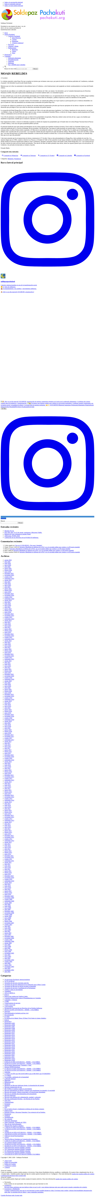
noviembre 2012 (9, 837)
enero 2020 (7, 693)
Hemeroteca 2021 (9, 1050)
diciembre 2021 (9, 654)
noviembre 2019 (9, 696)
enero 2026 (7, 572)
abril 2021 (7, 667)
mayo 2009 (7, 908)
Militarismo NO (9, 1082)
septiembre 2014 (9, 800)
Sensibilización (8, 1117)
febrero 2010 (8, 892)
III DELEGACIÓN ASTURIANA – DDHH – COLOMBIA (22, 1063)
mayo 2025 (7, 585)
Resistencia (17, 159)
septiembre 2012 (9, 840)
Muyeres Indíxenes (10, 1095)
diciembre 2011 (8, 856)
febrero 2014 (8, 812)
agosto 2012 (8, 842)
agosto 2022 (8, 640)
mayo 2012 (7, 847)
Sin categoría (8, 1119)
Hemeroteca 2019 (9, 1047)
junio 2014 (7, 805)
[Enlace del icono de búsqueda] (5, 67)
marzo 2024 (7, 609)
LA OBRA (7, 1075)
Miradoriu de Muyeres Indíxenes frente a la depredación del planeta (24, 1085)
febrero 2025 (8, 590)
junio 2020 (7, 684)
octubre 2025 (8, 577)
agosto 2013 (8, 822)
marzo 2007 (7, 933)
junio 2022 (7, 644)
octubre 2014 (8, 798)
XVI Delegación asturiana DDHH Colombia (17, 1152)
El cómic (7, 1016)
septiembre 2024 (9, 598)
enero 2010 (7, 894)
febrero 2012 (8, 852)
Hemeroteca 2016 (9, 1042)
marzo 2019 (7, 709)
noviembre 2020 (9, 676)
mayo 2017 (7, 746)
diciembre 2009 (9, 896)
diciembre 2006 (9, 936)
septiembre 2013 (9, 820)
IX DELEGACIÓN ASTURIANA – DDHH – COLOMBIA (22, 1070)
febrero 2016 (8, 772)
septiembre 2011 (9, 861)
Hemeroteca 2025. (9, 1058)
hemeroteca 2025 (9, 1057)
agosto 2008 (8, 916)
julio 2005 (7, 955)
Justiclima (7, 1072)
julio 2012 (7, 844)
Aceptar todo (22, 1175)
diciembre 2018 (9, 714)
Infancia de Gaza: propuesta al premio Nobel (17, 534)
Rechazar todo (14, 1175)
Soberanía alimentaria (10, 1120)
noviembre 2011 (9, 857)
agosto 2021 (8, 661)
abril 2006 (7, 948)
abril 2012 (7, 849)
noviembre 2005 (9, 953)
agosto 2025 (8, 580)
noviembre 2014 (9, 797)
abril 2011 (7, 869)
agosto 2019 (8, 701)
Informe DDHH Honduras (12, 1067)
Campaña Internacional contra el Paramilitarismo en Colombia (22, 998)
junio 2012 (7, 845)
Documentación (9, 1015)
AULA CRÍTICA (9, 993)
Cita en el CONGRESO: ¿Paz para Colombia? (28, 545)
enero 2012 (7, 854)
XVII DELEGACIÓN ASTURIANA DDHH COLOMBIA (22, 1154)
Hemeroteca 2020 (9, 1048)
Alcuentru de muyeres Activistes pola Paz (16, 983)
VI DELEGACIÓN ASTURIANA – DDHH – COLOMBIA (22, 1129)
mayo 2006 (7, 946)
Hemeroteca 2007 (9, 1026)
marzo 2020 (7, 689)
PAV (5, 1107)
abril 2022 (7, 647)
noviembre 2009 (9, 898)
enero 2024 (7, 612)
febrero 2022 (8, 651)
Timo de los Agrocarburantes (12, 1124)
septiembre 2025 (9, 578)
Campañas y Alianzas (10, 1000)
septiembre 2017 (9, 740)
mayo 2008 (7, 918)
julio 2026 (7, 562)
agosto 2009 (8, 903)
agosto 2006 (8, 943)
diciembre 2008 (9, 911)
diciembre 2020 (9, 674)
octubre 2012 (8, 839)
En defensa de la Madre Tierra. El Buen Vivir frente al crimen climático (25, 1018)
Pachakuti (7, 1104)
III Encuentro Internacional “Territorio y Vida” (18, 1065)
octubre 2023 (8, 617)
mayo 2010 (7, 887)
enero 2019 (7, 713)
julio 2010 (7, 884)
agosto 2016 (8, 761)
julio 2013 (7, 824)
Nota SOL (7, 1100)
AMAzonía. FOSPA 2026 (12, 536)
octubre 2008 (8, 914)
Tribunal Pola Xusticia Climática (13, 1126)
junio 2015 (7, 785)
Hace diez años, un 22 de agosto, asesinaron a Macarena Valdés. (23, 532)
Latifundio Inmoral (9, 1078)
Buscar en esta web (10, 69)
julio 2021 (7, 662)
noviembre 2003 (9, 966)
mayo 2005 (7, 956)
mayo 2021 (7, 666)
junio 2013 (7, 825)
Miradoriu (11, 159)
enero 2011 (7, 874)
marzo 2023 (7, 629)
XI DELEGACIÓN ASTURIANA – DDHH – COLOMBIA (22, 1144)
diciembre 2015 (9, 775)
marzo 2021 (7, 669)
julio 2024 (7, 602)
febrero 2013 (8, 832)
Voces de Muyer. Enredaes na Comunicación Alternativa (20, 1139)
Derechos (7, 1011)
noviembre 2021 (9, 656)
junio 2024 (7, 604)
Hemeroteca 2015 (9, 1040)
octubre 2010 (8, 879)
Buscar (3, 521)
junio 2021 (7, 664)
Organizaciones (9, 1102)
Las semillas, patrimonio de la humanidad (16, 1077)
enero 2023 (7, 632)
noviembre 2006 (9, 938)
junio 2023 (7, 624)
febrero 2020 (8, 691)
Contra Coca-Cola (9, 1005)
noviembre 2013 (9, 817)
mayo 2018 (7, 726)
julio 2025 (7, 582)
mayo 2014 (7, 807)
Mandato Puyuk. (9, 531)
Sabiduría (7, 1115)
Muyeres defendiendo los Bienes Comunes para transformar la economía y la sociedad (29, 1090)
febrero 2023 (8, 630)
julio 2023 (7, 622)
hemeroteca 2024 (9, 1055)
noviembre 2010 (9, 877)
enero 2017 (7, 753)
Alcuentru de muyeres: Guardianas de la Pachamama (19, 988)
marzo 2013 (7, 830)
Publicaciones (8, 1110)
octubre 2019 (8, 698)
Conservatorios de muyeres (12, 1003)
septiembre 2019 (9, 699)
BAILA (6, 994)
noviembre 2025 (9, 575)
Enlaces (6, 1020)
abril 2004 (7, 963)
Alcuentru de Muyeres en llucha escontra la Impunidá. (20, 986)
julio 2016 (7, 763)
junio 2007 (7, 928)
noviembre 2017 (9, 736)
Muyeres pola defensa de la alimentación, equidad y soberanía (22, 1097)
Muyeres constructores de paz (13, 1087)
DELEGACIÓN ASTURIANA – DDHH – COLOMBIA (21, 1010)
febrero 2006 (8, 950)
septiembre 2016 (9, 760)
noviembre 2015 (9, 777)
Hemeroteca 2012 (9, 1035)
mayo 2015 (7, 787)
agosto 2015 (8, 782)
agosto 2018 (8, 721)
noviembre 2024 (9, 595)
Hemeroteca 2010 (9, 1031)
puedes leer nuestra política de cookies (83, 1174)
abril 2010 (7, 889)
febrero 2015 (8, 792)
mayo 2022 (7, 646)
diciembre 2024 (9, 593)
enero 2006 (7, 951)
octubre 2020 (8, 677)
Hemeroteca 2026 (9, 1060)
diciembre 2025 (9, 573)
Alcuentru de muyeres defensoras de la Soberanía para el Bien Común (24, 984)
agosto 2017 (8, 741)
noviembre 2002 (9, 970)
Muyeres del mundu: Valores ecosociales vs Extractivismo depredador (24, 1092)
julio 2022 (7, 642)
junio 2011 (7, 866)
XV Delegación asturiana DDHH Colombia (17, 1151)
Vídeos (6, 1131)
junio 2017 (7, 745)
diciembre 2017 (9, 735)
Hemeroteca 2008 (9, 1028)
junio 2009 (7, 906)
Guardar (3, 1195)
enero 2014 (7, 814)
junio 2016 (7, 765)
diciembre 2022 (9, 634)
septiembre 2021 (9, 659)
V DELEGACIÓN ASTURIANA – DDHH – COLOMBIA (22, 1127)
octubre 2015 (8, 778)
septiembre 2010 (9, 881)
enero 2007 (7, 934)
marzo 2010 (7, 891)
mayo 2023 (7, 625)
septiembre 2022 (9, 639)
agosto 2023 (8, 620)
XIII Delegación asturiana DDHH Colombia (17, 1147)
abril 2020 (7, 688)
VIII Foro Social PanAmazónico (13, 1136)
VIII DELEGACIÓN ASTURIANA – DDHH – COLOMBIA (23, 1134)
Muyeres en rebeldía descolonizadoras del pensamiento (20, 1094)
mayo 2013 (7, 827)
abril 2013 (7, 829)
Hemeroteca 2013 (9, 1036)
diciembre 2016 (9, 755)
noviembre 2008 (9, 913)
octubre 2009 (8, 899)
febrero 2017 (8, 751)
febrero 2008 (8, 921)
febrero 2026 (8, 570)
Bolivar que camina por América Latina (16, 996)
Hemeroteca (8, 1021)
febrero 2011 (8, 872)
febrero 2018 (8, 731)
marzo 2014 (7, 810)
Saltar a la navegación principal (13, 2)
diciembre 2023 (9, 614)
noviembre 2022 (9, 635)
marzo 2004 (7, 965)
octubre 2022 (8, 637)
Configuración (5, 1175)
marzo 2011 (7, 871)
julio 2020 (7, 682)
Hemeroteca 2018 (9, 1045)
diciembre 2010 (9, 876)
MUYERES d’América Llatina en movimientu (18, 1089)
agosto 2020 (8, 681)
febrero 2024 (8, 610)
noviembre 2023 (9, 615)
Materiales (7, 1080)
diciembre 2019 (9, 694)
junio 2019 (7, 704)
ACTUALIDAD (9, 981)
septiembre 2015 (9, 780)
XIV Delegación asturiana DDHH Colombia (17, 1149)
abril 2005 (7, 958)
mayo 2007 (7, 929)
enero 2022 (7, 652)
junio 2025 (7, 583)
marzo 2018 (7, 730)
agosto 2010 (8, 882)
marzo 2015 (7, 790)
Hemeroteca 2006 (9, 1025)
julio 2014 (7, 803)
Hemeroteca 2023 (9, 1053)
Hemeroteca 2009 (9, 1030)
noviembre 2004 (9, 960)
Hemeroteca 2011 (9, 1033)
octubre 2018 (8, 718)
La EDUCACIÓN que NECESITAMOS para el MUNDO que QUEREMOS (27, 1073)
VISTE (6, 1137)
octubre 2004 (8, 961)
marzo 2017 (7, 750)
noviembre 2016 (9, 756)
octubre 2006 (8, 940)
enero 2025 (7, 592)
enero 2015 (7, 793)
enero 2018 (7, 733)
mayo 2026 (7, 565)
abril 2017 (7, 748)
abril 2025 (7, 587)
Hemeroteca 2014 (9, 1038)
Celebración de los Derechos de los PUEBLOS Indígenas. (21, 537)
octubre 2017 (8, 738)
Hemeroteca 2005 (9, 1023)
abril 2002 (7, 971)
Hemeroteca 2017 (9, 1043)
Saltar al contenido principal (12, 4)
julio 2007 (7, 926)
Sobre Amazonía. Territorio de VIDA (15, 1122)
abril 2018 (7, 728)
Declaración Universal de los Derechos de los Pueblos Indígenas (23, 1008)
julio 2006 (7, 945)
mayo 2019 (7, 706)
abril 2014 (7, 808)
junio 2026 (7, 563)
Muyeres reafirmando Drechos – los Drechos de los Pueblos (22, 1099)
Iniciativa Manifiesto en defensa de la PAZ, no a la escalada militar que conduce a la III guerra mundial (50, 547)
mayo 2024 (7, 605)
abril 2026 (7, 567)
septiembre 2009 (9, 901)
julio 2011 (7, 864)
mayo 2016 (7, 766)
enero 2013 (7, 834)
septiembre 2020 (9, 679)
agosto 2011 (8, 862)
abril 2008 (7, 919)
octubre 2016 (8, 758)
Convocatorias (8, 1006)
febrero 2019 (8, 711)
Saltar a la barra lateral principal (13, 5)
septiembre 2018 (9, 719)
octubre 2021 (8, 657)
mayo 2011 (7, 867)
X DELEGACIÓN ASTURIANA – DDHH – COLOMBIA (22, 1141)
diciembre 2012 (9, 835)
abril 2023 (7, 627)
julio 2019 (7, 703)
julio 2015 (7, 783)
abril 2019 (7, 708)
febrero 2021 (8, 671)
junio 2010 (7, 886)
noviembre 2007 (9, 923)
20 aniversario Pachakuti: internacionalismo (17, 979)
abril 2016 (7, 768)
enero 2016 (7, 773)
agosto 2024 (8, 600)
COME (6, 1001)
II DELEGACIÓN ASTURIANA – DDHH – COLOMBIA (22, 1062)
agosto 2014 (8, 802)
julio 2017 (7, 743)
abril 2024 (7, 607)
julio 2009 (7, 904)
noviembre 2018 (9, 716)
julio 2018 (7, 723)
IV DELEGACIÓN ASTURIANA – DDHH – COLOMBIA (22, 1068)
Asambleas (7, 991)
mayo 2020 (7, 686)
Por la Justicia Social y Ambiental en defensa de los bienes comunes (24, 1109)
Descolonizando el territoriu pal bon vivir (16, 1013)
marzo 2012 (7, 850)
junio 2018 (7, 724)
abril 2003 (7, 968)
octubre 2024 (8, 597)
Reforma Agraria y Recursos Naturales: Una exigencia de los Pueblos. (24, 1112)
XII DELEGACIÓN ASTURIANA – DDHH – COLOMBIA (22, 1146)
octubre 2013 (8, 819)
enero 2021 (7, 672)
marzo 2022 (7, 649)
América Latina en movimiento (13, 989)
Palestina (7, 1105)
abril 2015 (7, 788)
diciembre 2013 (9, 815)
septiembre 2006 (9, 941)
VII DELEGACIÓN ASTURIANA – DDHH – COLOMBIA (22, 1132)
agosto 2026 (8, 560)
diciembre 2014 (9, 795)
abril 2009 (7, 909)
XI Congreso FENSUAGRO (13, 1142)
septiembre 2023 (9, 619)
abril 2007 (7, 931)
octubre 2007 (8, 924)
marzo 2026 (7, 568)
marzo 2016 (7, 770)
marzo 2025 (7, 588)
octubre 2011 (8, 859)
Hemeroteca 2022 (9, 1052)
